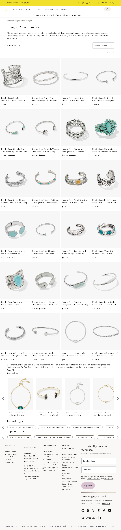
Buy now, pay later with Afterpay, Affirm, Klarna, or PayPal (58, 15)
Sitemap (43, 526)
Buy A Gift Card (30, 479)
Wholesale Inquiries (50, 468)
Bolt (63, 470)
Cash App (66, 473)
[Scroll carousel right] (117, 398)
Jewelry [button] (14, 9)
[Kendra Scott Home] (12, 3)
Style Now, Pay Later (70, 468)
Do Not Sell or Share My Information (80, 526)
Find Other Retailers (31, 476)
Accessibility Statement (28, 526)
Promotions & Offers (69, 454)
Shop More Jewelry (69, 481)
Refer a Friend (10, 462)
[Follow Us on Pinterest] (99, 510)
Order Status (48, 451)
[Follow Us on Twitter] (93, 510)
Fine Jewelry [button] (38, 9)
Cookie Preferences (57, 526)
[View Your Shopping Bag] (115, 9)
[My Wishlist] (83, 3)
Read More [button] (12, 38)
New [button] (20, 9)
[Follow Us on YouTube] (109, 510)
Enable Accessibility (107, 3)
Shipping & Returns (50, 459)
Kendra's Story (10, 451)
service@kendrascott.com (34, 468)
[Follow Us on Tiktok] (104, 510)
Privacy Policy (109, 479)
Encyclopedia (67, 478)
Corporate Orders (49, 470)
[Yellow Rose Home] (25, 3)
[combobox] (107, 9)
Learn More (106, 503)
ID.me (64, 476)
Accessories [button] (49, 9)
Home (9, 21)
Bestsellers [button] (28, 9)
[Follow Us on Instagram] (83, 510)
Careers (8, 459)
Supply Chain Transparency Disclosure (67, 486)
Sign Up (88, 485)
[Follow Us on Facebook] (88, 510)
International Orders (50, 465)
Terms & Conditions (50, 462)
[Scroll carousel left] (3, 398)
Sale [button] (57, 9)
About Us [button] (64, 9)
